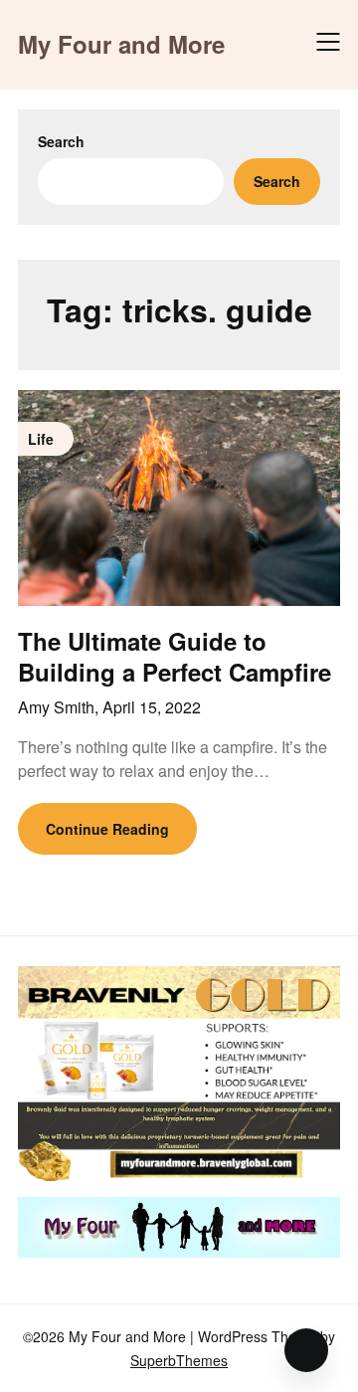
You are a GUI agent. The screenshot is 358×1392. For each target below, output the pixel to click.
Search (61, 141)
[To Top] (306, 1350)
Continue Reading (107, 829)
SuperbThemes (179, 1360)
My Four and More (121, 44)
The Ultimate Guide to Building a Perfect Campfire (174, 656)
